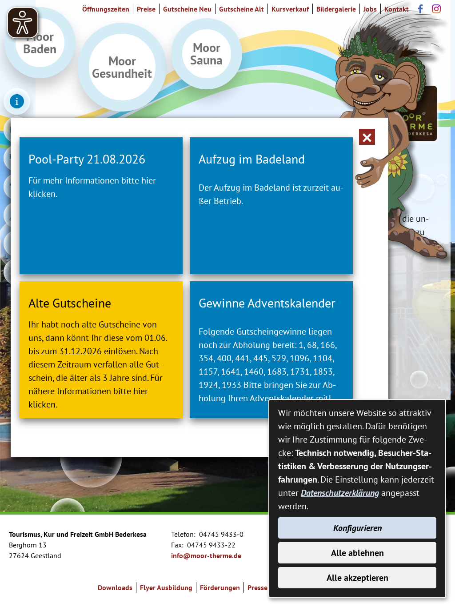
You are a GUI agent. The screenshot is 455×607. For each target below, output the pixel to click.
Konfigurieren (357, 528)
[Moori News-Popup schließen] (367, 137)
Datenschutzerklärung (340, 493)
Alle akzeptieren (357, 577)
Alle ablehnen (357, 553)
